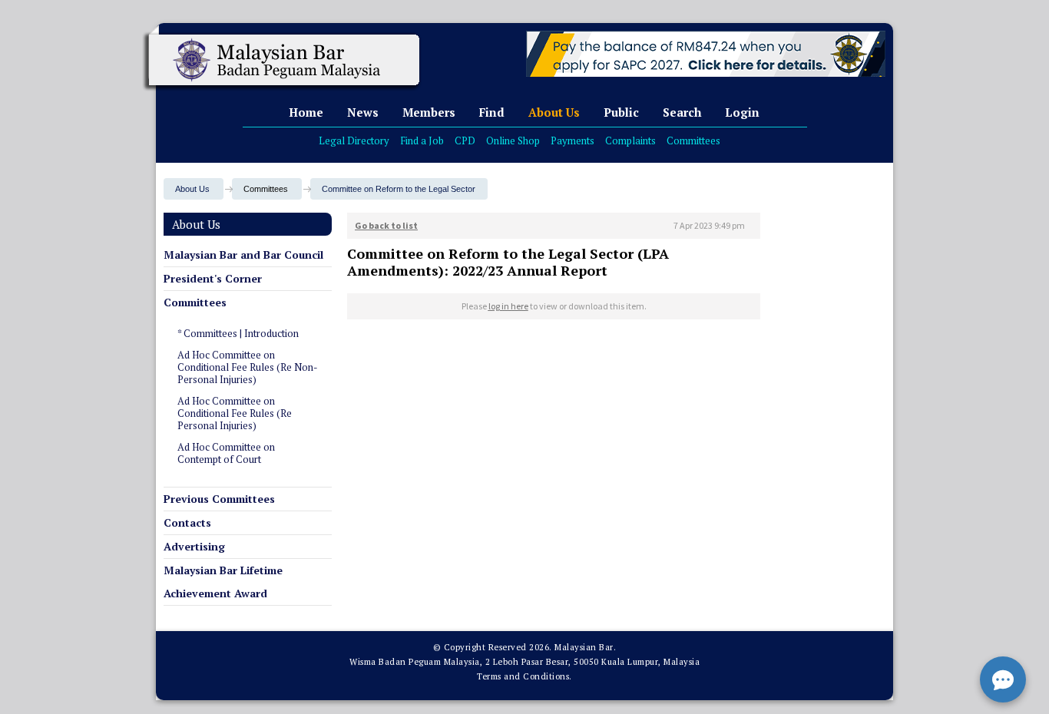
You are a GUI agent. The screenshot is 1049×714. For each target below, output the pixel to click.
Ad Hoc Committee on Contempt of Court (226, 453)
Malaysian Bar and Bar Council (243, 254)
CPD (465, 140)
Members (428, 112)
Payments (572, 140)
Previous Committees (219, 498)
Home (306, 112)
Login (742, 112)
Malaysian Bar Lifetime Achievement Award (223, 581)
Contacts (187, 522)
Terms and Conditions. (524, 676)
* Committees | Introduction (238, 333)
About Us (554, 112)
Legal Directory (354, 140)
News (363, 112)
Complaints (630, 140)
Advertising (194, 546)
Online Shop (513, 140)
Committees (693, 140)
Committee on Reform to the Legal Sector (398, 188)
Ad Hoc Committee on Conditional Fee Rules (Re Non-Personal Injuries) (247, 367)
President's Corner (213, 278)
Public (621, 112)
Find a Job (422, 140)
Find (492, 112)
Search (682, 112)
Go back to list (386, 225)
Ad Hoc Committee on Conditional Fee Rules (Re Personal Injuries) (234, 413)
